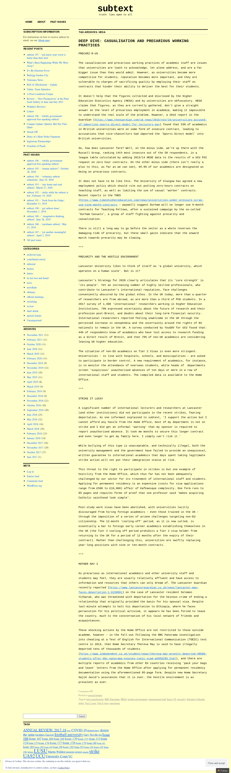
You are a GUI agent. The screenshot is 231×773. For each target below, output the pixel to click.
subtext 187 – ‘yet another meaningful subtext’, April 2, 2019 (46, 233)
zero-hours (115, 703)
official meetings (35, 297)
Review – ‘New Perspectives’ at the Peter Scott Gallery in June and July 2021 (48, 100)
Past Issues (58, 21)
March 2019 (33, 386)
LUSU (40, 750)
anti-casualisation (95, 699)
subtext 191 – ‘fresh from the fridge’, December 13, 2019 (46, 202)
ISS (100, 735)
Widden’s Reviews (36, 106)
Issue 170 (71, 739)
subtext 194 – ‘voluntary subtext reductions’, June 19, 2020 (43, 178)
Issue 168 (47, 739)
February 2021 (34, 339)
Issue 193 (79, 747)
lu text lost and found (38, 278)
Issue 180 (91, 743)
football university (69, 734)
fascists (49, 735)
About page (44, 40)
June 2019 (32, 372)
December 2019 (35, 363)
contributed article (36, 259)
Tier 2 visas (90, 703)
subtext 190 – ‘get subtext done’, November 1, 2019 (43, 209)
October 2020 (34, 344)
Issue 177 (56, 743)
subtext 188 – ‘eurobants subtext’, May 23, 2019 (47, 225)
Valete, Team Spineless (38, 89)
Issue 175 (33, 743)
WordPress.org (34, 485)
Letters (30, 111)
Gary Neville (91, 735)
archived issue (34, 254)
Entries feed (33, 476)
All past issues (34, 240)
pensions (70, 752)
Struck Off (32, 132)
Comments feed (35, 481)
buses (69, 730)
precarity (181, 699)
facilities (40, 735)
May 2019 (32, 377)
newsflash (32, 287)
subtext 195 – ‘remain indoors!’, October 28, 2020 (48, 170)
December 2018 (35, 396)
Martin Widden (56, 752)
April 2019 (32, 382)
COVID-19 (79, 730)
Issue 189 (48, 747)
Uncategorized (34, 320)
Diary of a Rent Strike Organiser (43, 136)
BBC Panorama (112, 699)
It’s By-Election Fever (38, 70)
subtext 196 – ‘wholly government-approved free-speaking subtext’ (45, 162)
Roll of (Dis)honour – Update (42, 84)
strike (81, 703)
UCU (40, 756)
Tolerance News (35, 80)
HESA (124, 699)
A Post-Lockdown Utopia (40, 94)
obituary (31, 292)
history (30, 268)
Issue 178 (171, 699)
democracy (93, 730)
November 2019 (35, 367)
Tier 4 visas (102, 703)
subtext (115, 9)
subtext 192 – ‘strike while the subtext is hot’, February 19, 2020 (47, 194)
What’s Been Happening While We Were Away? (47, 64)
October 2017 (34, 452)
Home (28, 21)
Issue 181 (101, 743)
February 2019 (34, 391)
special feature (95, 695)
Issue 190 (57, 747)
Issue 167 (35, 738)
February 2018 (34, 433)
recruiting (32, 301)
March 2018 (33, 428)
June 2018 (32, 414)
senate (85, 752)
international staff (157, 699)
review (30, 306)
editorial (31, 264)
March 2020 (33, 353)
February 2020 (34, 358)
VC (70, 756)
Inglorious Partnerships (39, 141)
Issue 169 (59, 739)
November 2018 (35, 400)
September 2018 (35, 410)
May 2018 (32, 419)
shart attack (32, 311)
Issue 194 (88, 747)
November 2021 (35, 335)
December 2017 (35, 443)
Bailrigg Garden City (37, 75)
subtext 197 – (46, 56)
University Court (57, 756)
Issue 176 (43, 743)
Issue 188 (39, 747)
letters (30, 273)
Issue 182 (28, 747)
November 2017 (35, 447)
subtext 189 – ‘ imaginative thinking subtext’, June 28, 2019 (45, 217)
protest (78, 752)
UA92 (29, 755)
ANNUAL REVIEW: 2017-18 (44, 730)
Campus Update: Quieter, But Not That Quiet (47, 125)
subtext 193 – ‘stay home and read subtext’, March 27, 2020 (44, 186)
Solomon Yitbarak (196, 699)
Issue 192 (68, 747)
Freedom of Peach (36, 146)
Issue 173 (94, 739)
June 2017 (32, 457)
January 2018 (33, 438)
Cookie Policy (64, 767)
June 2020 (32, 349)
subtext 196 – (45, 117)
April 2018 (32, 424)
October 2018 (34, 405)
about (41, 21)
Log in (30, 471)
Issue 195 (98, 747)
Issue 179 (81, 743)
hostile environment (137, 699)
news (29, 282)
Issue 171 (83, 739)
